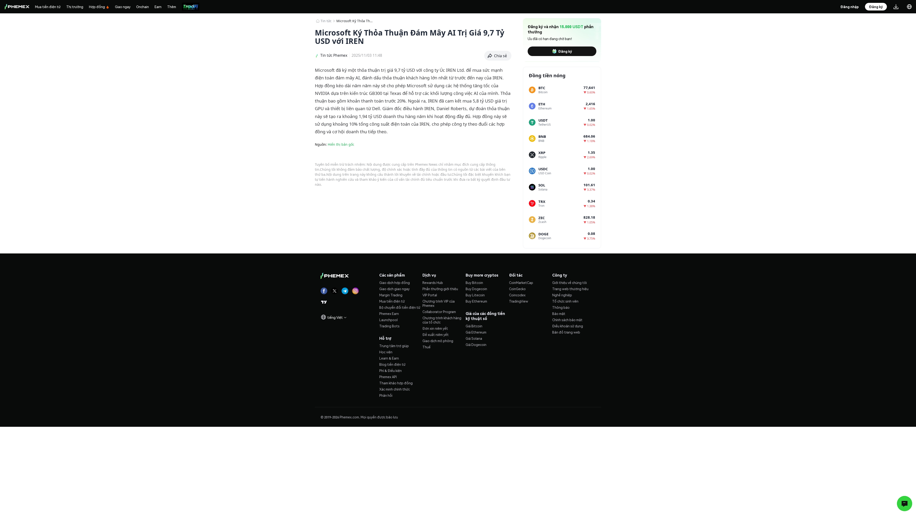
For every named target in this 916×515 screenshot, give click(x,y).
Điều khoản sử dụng (567, 326)
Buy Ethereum (476, 301)
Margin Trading (390, 295)
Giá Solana (474, 338)
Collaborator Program (439, 311)
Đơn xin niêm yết (435, 328)
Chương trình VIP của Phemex (438, 303)
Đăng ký (565, 51)
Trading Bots (389, 326)
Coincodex (517, 295)
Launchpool (388, 320)
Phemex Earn (389, 313)
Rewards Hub (432, 282)
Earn (158, 7)
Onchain (142, 7)
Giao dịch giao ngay (394, 289)
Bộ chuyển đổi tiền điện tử (399, 307)
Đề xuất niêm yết (435, 334)
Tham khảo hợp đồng (396, 383)
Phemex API (388, 377)
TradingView (518, 301)
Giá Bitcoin (474, 326)
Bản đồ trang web (566, 332)
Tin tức (326, 21)
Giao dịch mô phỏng (437, 341)
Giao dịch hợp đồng (394, 282)
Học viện (385, 352)
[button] (498, 56)
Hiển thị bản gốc (341, 144)
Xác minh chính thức (394, 389)
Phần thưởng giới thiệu (440, 289)
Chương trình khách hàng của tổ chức (441, 320)
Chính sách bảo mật (567, 320)
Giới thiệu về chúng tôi (569, 282)
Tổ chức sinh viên (565, 301)
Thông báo (561, 307)
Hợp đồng (97, 7)
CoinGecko (517, 289)
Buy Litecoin (475, 295)
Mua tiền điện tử (48, 7)
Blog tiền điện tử (392, 364)
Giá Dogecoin (476, 344)
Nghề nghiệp (562, 295)
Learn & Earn (389, 358)
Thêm (171, 7)
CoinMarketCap (521, 282)
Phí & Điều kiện (390, 370)
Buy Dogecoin (476, 289)
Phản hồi (385, 395)
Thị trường (74, 7)
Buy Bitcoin (474, 282)
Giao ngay (122, 7)
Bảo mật (558, 313)
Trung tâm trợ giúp (394, 346)
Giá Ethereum (476, 332)
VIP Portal (429, 295)
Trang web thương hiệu (570, 289)
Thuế (426, 347)
